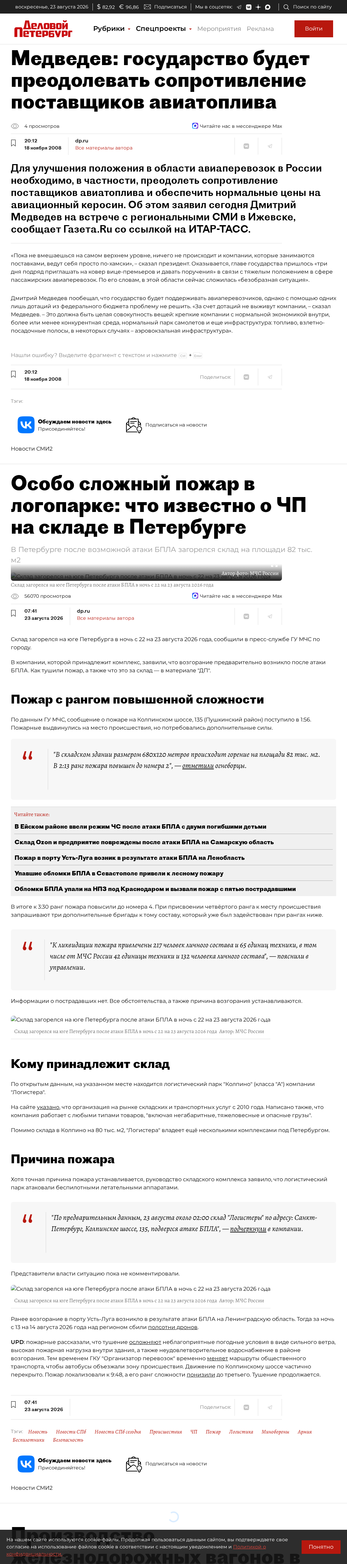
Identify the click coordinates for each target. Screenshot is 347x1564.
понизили (201, 1374)
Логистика (241, 1432)
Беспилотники (28, 1440)
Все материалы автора (103, 148)
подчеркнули (248, 1229)
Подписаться (170, 7)
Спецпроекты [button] (162, 28)
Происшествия (165, 1432)
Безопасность (68, 1440)
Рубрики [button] (110, 28)
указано (48, 1107)
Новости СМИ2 (32, 449)
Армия (305, 1432)
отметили (198, 765)
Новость (37, 1432)
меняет (217, 1358)
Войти (314, 28)
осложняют (145, 1342)
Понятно (321, 1547)
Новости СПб (71, 1432)
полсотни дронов (173, 1327)
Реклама (260, 29)
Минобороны (275, 1432)
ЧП (193, 1432)
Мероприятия (219, 29)
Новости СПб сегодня (118, 1432)
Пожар (213, 1432)
